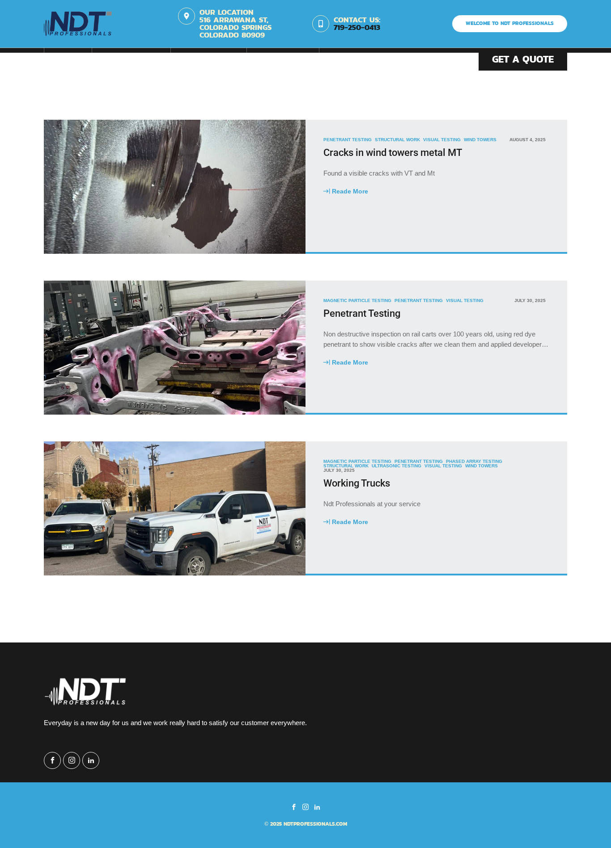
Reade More (345, 191)
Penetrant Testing (347, 140)
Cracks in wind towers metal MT (392, 152)
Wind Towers (480, 140)
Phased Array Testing (474, 461)
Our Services (131, 59)
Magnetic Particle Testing (357, 300)
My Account (208, 59)
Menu (68, 59)
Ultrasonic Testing (396, 466)
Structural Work (397, 140)
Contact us (283, 59)
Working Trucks (356, 483)
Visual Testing (442, 140)
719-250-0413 (357, 27)
